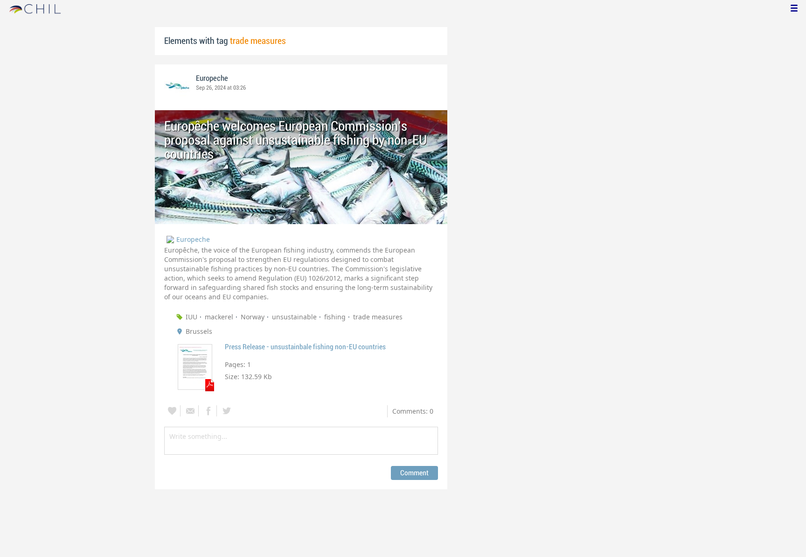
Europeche (212, 78)
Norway (252, 316)
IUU (191, 316)
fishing (335, 316)
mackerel (219, 316)
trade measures (378, 316)
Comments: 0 (412, 411)
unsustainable (294, 316)
